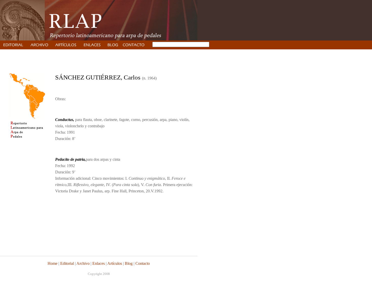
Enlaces (98, 263)
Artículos (114, 263)
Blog (129, 263)
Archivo (83, 263)
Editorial (66, 263)
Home (52, 263)
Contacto (142, 263)
